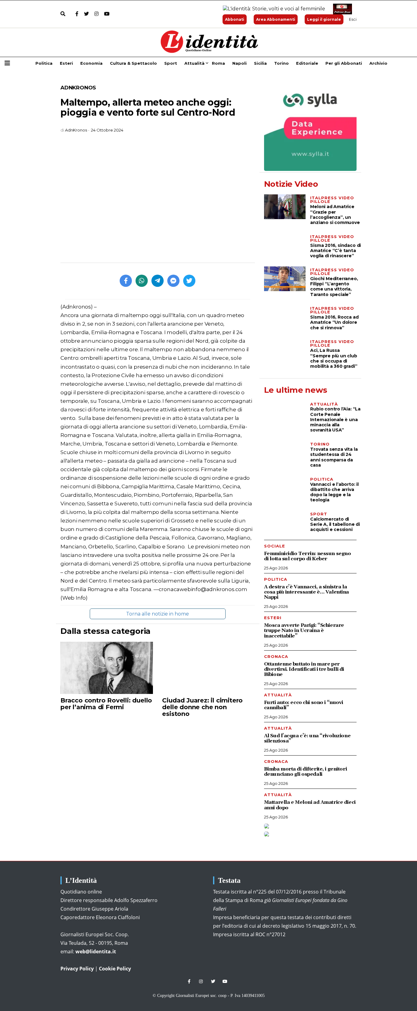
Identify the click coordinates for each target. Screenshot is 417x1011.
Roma (218, 63)
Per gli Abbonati (343, 63)
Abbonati (234, 19)
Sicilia (260, 63)
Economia (91, 63)
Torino (281, 63)
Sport (170, 63)
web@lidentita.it (95, 951)
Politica (44, 63)
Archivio (378, 63)
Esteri (66, 63)
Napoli (239, 63)
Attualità (194, 63)
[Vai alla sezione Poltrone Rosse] (341, 9)
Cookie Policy (115, 968)
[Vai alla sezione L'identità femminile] (271, 9)
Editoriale (307, 63)
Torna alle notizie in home (157, 614)
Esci (353, 19)
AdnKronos (78, 88)
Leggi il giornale (324, 19)
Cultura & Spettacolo (133, 63)
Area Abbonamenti (275, 19)
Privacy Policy (77, 968)
